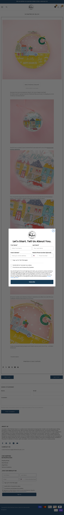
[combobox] (35, 256)
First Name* (14, 245)
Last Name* (35, 245)
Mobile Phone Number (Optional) (41, 252)
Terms (16, 277)
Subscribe (32, 282)
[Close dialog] (53, 230)
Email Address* (15, 252)
